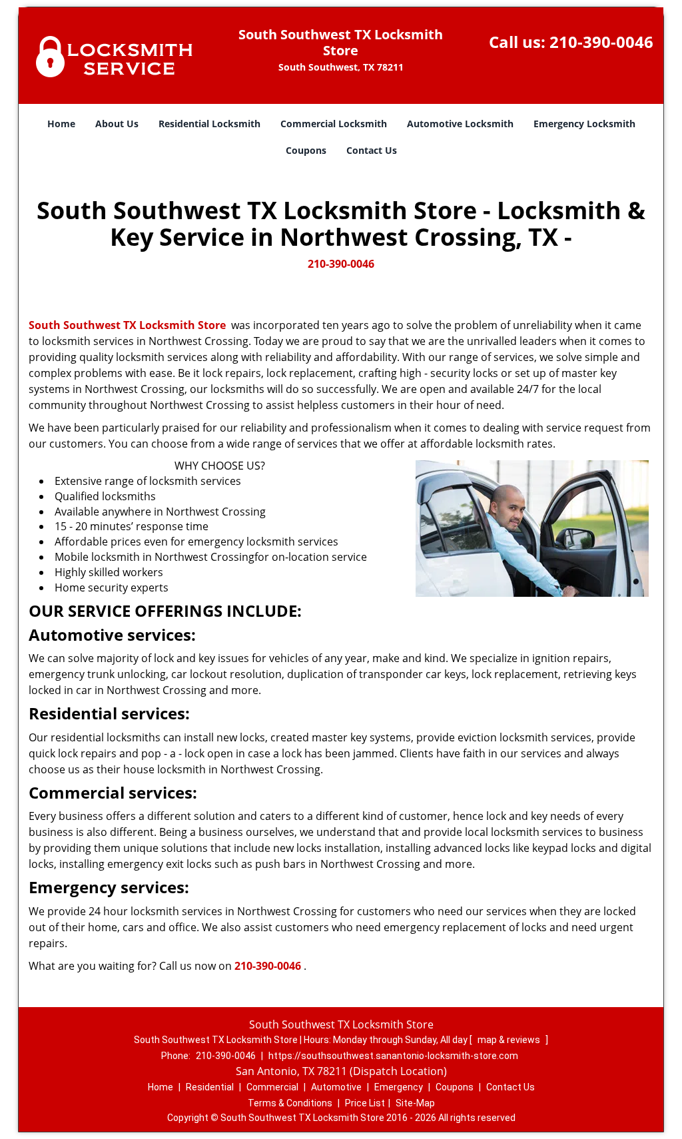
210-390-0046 (601, 42)
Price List (365, 1103)
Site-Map (415, 1103)
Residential (210, 1087)
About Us (117, 123)
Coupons (306, 150)
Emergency (398, 1087)
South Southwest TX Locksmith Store (127, 325)
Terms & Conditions (290, 1103)
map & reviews (510, 1039)
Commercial (272, 1087)
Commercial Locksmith (333, 123)
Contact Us (371, 150)
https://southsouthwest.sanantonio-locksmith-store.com (393, 1055)
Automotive (336, 1087)
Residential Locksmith (209, 123)
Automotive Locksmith (460, 123)
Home (61, 123)
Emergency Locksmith (584, 123)
